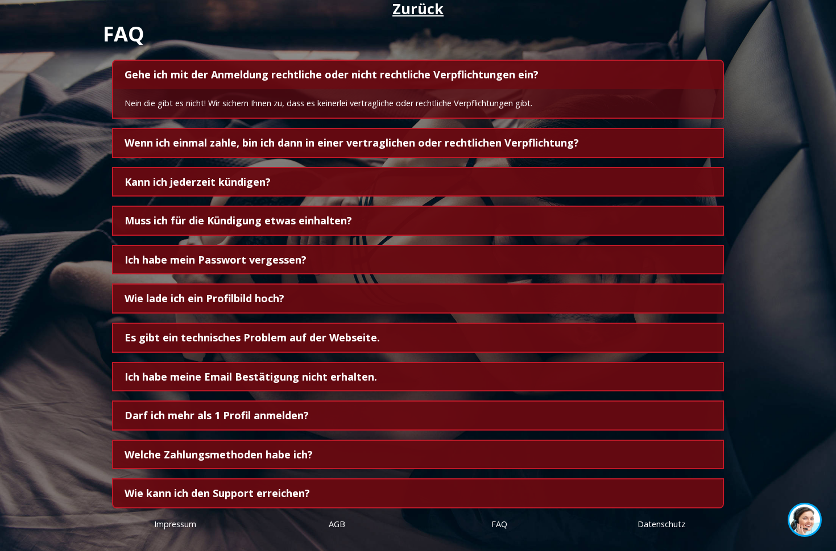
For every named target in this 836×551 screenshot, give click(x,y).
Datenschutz (661, 524)
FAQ (499, 524)
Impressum (175, 524)
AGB (337, 524)
